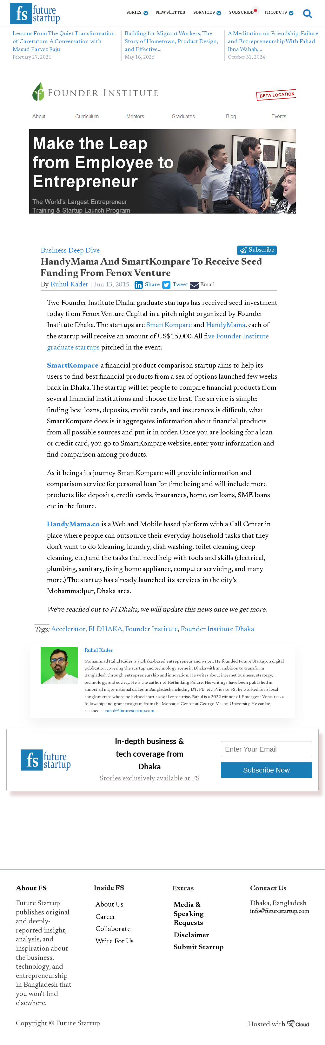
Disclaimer (191, 935)
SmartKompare (169, 325)
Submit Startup (199, 947)
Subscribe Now (266, 770)
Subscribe (241, 13)
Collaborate (113, 929)
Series (134, 13)
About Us (109, 904)
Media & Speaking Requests (189, 914)
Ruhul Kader (69, 284)
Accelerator (68, 629)
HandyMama (225, 325)
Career (106, 917)
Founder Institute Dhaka (217, 629)
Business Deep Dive (70, 250)
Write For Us (115, 941)
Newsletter (171, 13)
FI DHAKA (105, 629)
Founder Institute (151, 629)
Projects (276, 13)
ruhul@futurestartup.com (129, 711)
